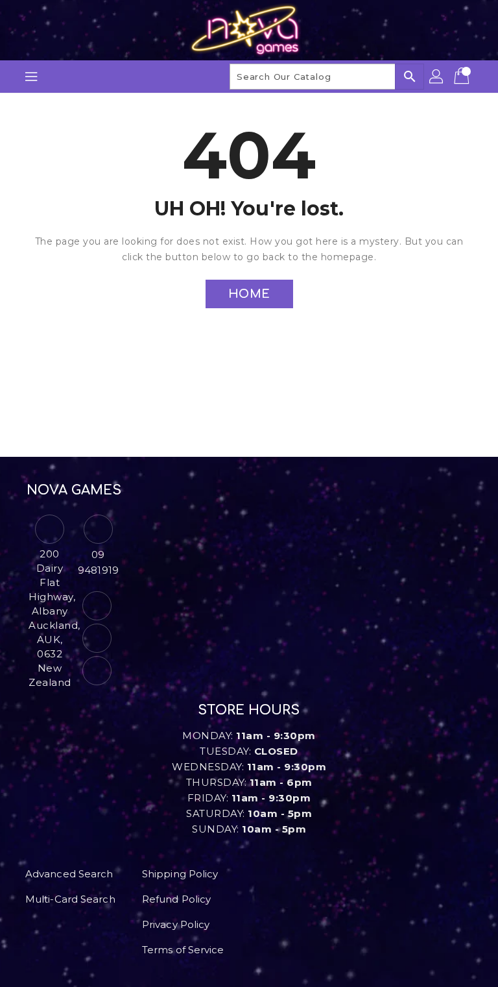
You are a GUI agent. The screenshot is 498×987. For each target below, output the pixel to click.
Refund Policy (176, 899)
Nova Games (74, 490)
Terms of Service (183, 950)
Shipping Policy (180, 874)
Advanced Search (69, 874)
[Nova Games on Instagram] (97, 638)
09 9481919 (98, 562)
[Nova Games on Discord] (97, 670)
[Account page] (437, 77)
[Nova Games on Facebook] (97, 605)
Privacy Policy (175, 924)
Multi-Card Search (70, 899)
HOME (249, 293)
